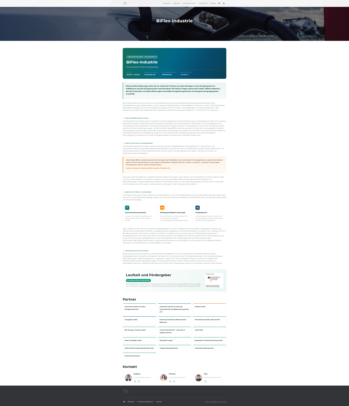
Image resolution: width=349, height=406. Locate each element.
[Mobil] (138, 381)
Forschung (166, 3)
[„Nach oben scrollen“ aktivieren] (345, 402)
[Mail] (135, 381)
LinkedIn (219, 3)
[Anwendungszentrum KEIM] (125, 3)
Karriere (213, 3)
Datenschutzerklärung (145, 401)
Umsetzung (176, 3)
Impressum (131, 401)
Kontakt (159, 401)
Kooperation (203, 3)
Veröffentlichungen (189, 3)
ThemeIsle (223, 402)
